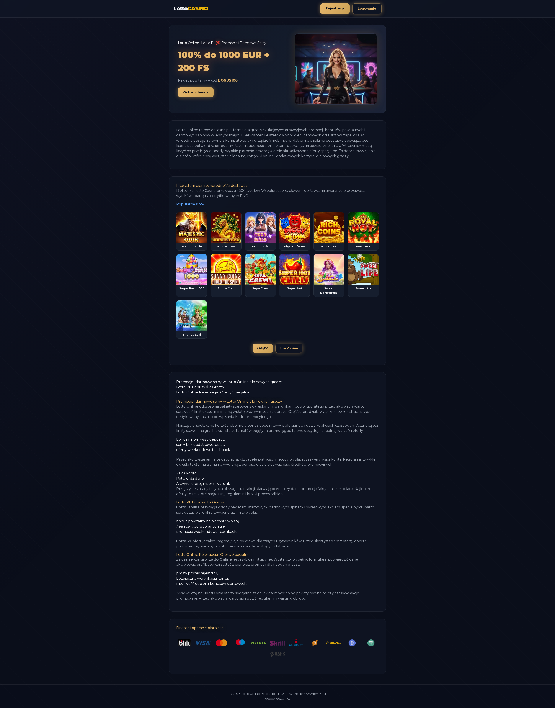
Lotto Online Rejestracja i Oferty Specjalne (213, 392)
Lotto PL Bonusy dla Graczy (200, 387)
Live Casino (289, 348)
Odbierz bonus (195, 92)
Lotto (190, 8)
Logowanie (367, 8)
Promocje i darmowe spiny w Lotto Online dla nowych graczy (229, 382)
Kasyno (262, 348)
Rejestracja (334, 8)
